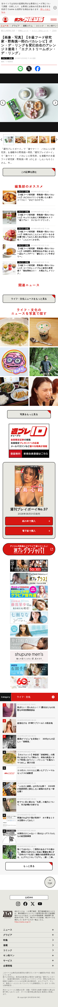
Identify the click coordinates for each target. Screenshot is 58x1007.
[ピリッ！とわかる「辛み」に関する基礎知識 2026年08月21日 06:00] (44, 391)
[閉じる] (55, 7)
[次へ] (55, 102)
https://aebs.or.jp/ (23, 922)
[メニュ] (54, 19)
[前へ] (2, 102)
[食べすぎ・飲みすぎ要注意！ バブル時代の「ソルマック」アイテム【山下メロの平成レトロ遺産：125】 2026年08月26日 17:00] (14, 361)
